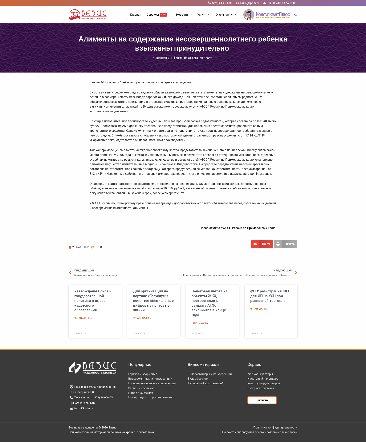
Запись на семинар (141, 388)
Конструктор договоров (263, 383)
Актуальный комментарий (206, 383)
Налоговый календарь (262, 378)
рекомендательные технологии (276, 432)
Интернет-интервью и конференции (152, 383)
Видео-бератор (198, 378)
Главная (161, 58)
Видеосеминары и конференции (150, 378)
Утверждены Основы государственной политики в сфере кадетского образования (93, 300)
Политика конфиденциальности (275, 427)
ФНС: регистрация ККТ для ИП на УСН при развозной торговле (270, 296)
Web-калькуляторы (260, 374)
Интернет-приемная (260, 388)
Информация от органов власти (191, 58)
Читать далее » (83, 318)
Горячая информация (142, 374)
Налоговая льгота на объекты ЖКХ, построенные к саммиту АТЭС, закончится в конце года (209, 303)
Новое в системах (140, 393)
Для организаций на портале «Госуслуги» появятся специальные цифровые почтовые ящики (153, 300)
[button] (168, 14)
